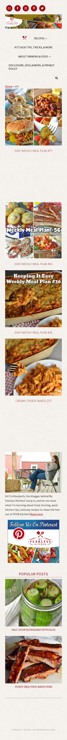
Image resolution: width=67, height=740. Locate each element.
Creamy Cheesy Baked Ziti (33, 401)
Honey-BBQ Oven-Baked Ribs (33, 686)
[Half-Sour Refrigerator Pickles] (33, 602)
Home (8, 86)
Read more (36, 514)
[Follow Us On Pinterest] (33, 565)
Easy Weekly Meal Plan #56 (33, 264)
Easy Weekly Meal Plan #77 (33, 151)
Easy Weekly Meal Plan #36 (33, 332)
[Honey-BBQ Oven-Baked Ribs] (33, 659)
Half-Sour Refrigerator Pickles (33, 629)
